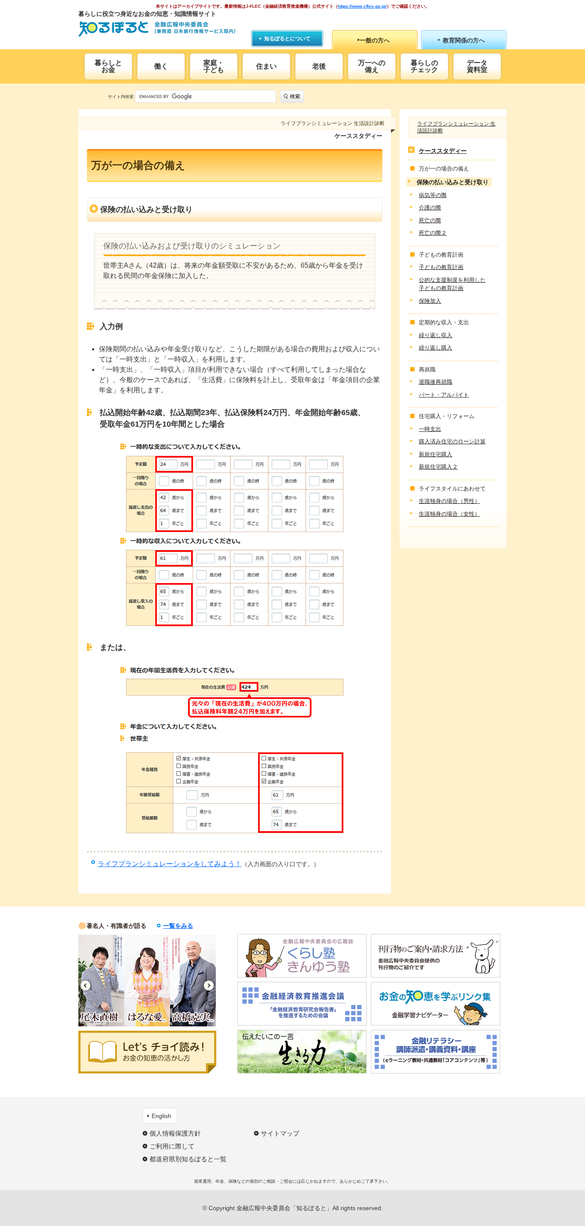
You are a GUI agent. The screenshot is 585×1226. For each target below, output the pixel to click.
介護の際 (430, 207)
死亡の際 (430, 220)
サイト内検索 (121, 96)
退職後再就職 (435, 382)
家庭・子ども (213, 66)
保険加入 (430, 301)
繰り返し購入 (435, 347)
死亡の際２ (433, 233)
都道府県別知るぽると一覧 (188, 1159)
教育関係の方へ (464, 40)
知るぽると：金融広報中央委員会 (157, 29)
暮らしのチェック (424, 66)
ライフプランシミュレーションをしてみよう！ (170, 863)
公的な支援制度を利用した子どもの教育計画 (452, 284)
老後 (319, 66)
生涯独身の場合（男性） (449, 501)
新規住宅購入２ (438, 466)
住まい (266, 66)
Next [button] (209, 985)
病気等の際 (433, 195)
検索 (295, 96)
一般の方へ (375, 40)
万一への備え (371, 66)
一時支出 (430, 429)
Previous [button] (85, 985)
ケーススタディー (443, 150)
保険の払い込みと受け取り (453, 182)
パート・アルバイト (444, 395)
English (161, 1115)
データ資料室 (477, 66)
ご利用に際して (171, 1146)
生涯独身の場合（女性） (449, 514)
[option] (101, 980)
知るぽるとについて (287, 39)
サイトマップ (280, 1133)
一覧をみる (178, 925)
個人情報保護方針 (175, 1133)
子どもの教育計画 (441, 267)
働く (161, 66)
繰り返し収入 (435, 335)
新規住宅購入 (435, 454)
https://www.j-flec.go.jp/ (362, 6)
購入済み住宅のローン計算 (452, 441)
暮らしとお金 (108, 66)
